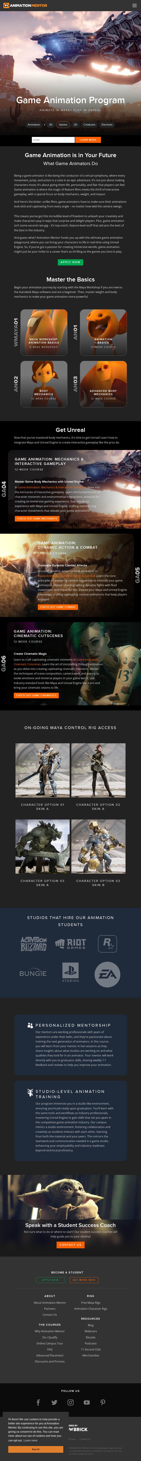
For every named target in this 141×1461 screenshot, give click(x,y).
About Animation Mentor (50, 1303)
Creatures (89, 124)
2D (75, 124)
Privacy (72, 1439)
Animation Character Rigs (90, 1309)
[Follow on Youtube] (87, 1403)
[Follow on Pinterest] (103, 1403)
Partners (50, 1309)
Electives (107, 124)
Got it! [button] (36, 1449)
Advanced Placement (49, 1355)
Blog (91, 1325)
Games (63, 124)
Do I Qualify (49, 1337)
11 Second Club (91, 1349)
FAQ (49, 1349)
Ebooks (90, 1337)
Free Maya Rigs (90, 1303)
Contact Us (70, 1244)
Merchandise (90, 1355)
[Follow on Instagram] (70, 1403)
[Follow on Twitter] (54, 1403)
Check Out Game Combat (58, 607)
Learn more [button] (30, 1440)
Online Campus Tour (49, 1343)
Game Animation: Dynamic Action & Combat (66, 576)
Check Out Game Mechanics (37, 518)
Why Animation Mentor (50, 1331)
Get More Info (84, 1280)
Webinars (91, 1331)
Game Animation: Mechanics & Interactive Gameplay (52, 487)
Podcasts (91, 1343)
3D (50, 124)
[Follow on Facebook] (38, 1403)
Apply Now (70, 262)
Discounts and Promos (50, 1361)
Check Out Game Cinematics (36, 695)
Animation (34, 124)
